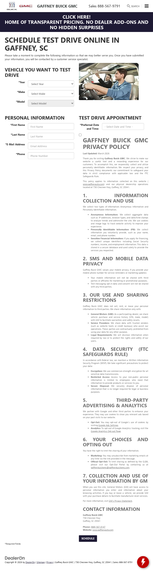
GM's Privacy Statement (120, 500)
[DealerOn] (15, 557)
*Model (20, 101)
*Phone (20, 154)
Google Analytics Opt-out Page (106, 431)
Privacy (49, 562)
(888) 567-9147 (98, 526)
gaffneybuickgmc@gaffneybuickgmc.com (110, 467)
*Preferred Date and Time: (89, 126)
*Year (22, 82)
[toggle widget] (143, 562)
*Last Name (18, 134)
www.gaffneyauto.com (93, 184)
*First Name (17, 124)
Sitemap (41, 562)
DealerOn (30, 562)
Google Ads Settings (108, 425)
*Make (21, 92)
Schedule (87, 538)
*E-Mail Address (15, 144)
